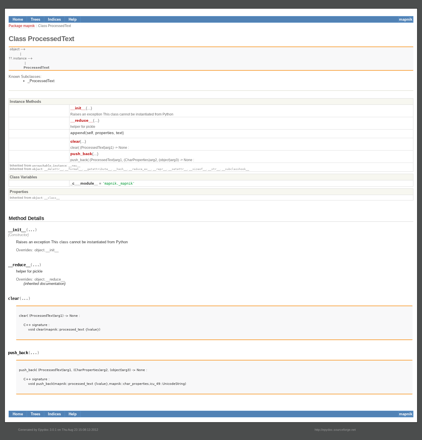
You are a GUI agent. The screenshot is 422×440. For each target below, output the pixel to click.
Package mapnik (22, 26)
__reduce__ (81, 120)
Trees (35, 19)
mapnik (405, 19)
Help (73, 19)
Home (18, 19)
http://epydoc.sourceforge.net (335, 429)
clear (75, 141)
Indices (54, 19)
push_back (81, 153)
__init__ (78, 108)
